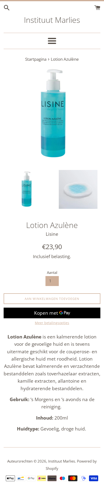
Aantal (52, 272)
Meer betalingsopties (52, 322)
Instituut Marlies (52, 20)
